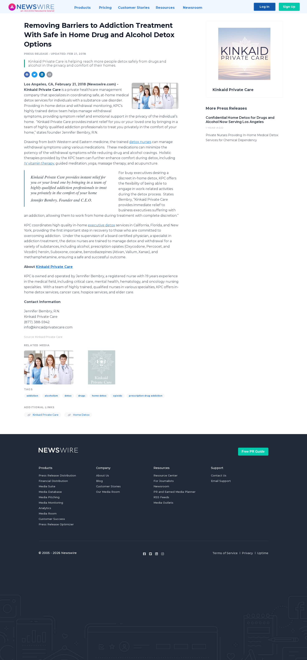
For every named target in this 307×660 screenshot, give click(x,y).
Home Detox (81, 414)
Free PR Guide (253, 451)
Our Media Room (108, 491)
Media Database (50, 491)
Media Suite (47, 486)
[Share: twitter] (34, 74)
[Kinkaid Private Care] (101, 366)
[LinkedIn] (156, 553)
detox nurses (140, 142)
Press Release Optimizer (56, 524)
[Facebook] (144, 553)
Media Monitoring (51, 502)
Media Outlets (163, 502)
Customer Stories (108, 486)
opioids (117, 395)
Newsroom (161, 486)
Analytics (45, 508)
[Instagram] (162, 553)
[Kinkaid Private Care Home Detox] (155, 96)
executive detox (101, 225)
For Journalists (164, 481)
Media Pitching (49, 497)
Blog (99, 481)
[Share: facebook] (27, 74)
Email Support (221, 481)
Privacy (247, 553)
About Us (102, 475)
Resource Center (166, 475)
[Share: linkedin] (42, 74)
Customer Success (52, 519)
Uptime (262, 553)
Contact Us (218, 475)
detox (68, 395)
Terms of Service (225, 553)
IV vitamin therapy (39, 163)
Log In (264, 7)
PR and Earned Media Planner (174, 491)
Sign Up (289, 7)
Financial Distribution (53, 481)
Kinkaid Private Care (45, 414)
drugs (81, 395)
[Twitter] (150, 553)
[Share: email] (49, 74)
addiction (32, 395)
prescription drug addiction (145, 395)
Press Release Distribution (57, 475)
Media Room (48, 513)
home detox (99, 395)
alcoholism (51, 395)
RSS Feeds (161, 497)
